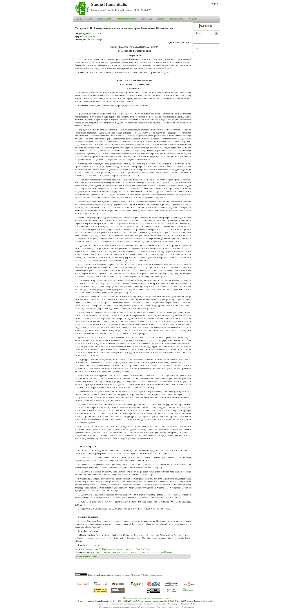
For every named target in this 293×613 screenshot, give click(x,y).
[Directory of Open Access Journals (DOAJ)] (82, 585)
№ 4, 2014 (97, 33)
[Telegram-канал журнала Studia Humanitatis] (211, 26)
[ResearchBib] (171, 592)
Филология (90, 36)
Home (79, 18)
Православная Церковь (161, 552)
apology (119, 549)
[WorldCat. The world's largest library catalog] (100, 585)
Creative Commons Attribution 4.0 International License (138, 574)
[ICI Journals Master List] (171, 585)
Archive (160, 18)
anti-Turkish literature (104, 549)
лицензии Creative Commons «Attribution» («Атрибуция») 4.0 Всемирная (162, 606)
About (89, 18)
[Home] (82, 14)
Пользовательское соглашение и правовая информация (146, 597)
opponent (130, 549)
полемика (97, 552)
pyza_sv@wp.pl (92, 545)
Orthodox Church (143, 549)
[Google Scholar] (136, 585)
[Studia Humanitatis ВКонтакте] (204, 26)
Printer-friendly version (86, 556)
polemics (89, 549)
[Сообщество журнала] (201, 26)
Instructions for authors (126, 18)
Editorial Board (104, 18)
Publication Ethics (176, 18)
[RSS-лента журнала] (207, 26)
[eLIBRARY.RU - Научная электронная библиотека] (153, 585)
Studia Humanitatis (109, 4)
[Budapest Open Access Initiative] (189, 585)
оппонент (144, 552)
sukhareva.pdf (97, 39)
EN (216, 3)
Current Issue (146, 18)
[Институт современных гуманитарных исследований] (100, 592)
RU (212, 3)
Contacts (193, 18)
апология (133, 552)
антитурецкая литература (115, 552)
